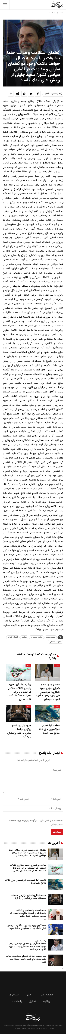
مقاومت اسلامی (55, 641)
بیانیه (46, 1001)
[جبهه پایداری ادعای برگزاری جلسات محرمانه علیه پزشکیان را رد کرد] (18, 713)
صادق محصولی (36, 637)
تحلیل (32, 1001)
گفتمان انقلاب (13, 637)
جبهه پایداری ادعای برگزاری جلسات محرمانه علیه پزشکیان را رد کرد (28, 896)
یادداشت (17, 1001)
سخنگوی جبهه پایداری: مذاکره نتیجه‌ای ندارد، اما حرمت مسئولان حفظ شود (26, 927)
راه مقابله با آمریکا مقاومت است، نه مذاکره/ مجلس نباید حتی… (28, 915)
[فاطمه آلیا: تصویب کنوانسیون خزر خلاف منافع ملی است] (47, 713)
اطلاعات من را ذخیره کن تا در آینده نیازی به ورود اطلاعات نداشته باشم (35, 822)
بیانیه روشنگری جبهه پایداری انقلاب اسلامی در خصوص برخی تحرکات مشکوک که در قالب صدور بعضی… (28, 868)
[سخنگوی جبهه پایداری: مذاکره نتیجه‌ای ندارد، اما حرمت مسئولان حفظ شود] (55, 929)
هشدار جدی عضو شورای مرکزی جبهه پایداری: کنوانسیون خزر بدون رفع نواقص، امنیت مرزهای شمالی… (27, 852)
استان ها (14, 995)
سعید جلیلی (50, 637)
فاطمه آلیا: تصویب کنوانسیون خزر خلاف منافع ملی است (25, 881)
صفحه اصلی (46, 995)
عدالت (24, 637)
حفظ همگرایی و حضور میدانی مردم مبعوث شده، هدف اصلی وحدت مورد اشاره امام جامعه (27, 945)
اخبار (56, 665)
